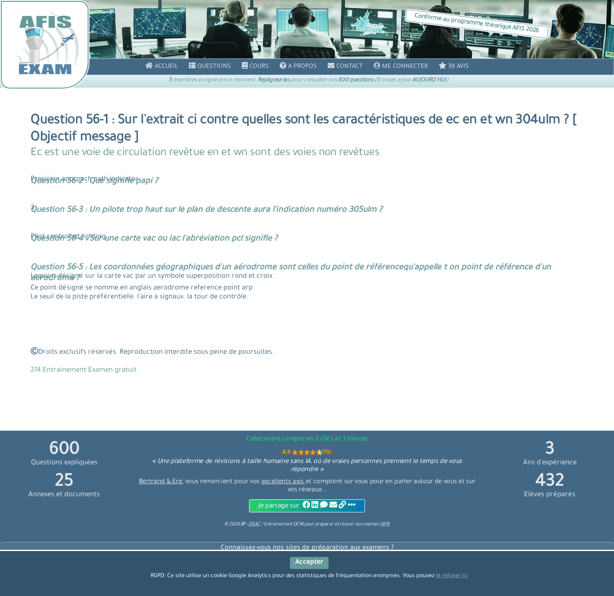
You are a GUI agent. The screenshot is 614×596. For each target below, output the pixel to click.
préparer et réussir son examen (352, 524)
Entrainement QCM (284, 524)
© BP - (242, 524)
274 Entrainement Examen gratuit (84, 370)
